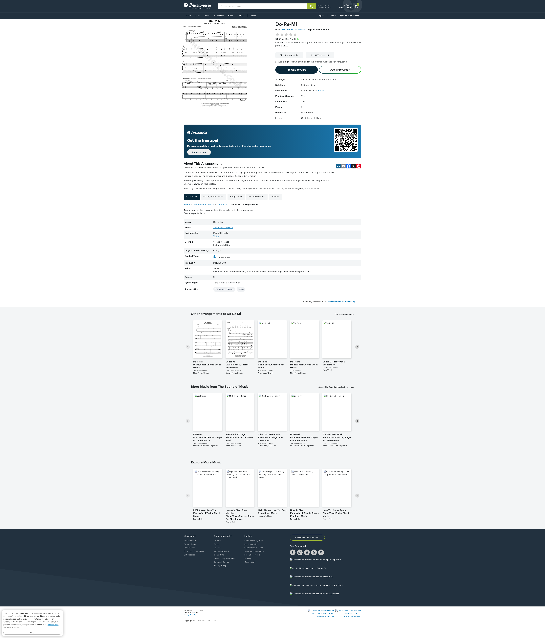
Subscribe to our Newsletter (307, 538)
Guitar (197, 16)
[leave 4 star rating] (291, 34)
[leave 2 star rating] (282, 34)
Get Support (189, 555)
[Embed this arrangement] (338, 166)
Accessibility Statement (224, 558)
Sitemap (247, 558)
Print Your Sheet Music (194, 551)
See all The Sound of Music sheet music (336, 387)
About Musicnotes (223, 536)
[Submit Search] (311, 6)
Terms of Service (221, 562)
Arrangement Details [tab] (213, 197)
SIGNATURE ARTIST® (253, 548)
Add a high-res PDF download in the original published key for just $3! (312, 62)
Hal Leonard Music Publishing (341, 302)
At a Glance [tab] (192, 197)
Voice (207, 16)
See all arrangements (344, 314)
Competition (249, 562)
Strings (240, 16)
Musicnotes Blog (251, 544)
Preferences (189, 548)
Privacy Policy (220, 566)
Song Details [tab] (236, 197)
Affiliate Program (221, 551)
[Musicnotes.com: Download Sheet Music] (197, 6)
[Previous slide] (188, 347)
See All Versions (318, 55)
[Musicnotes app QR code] (346, 141)
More (334, 17)
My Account (344, 8)
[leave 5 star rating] (295, 34)
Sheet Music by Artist (253, 541)
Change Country (190, 615)
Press (216, 544)
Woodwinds (219, 16)
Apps (321, 16)
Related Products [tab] (256, 197)
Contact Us (219, 555)
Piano (188, 16)
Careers (217, 541)
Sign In (348, 5)
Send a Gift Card (323, 8)
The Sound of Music (293, 29)
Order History (190, 544)
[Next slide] (357, 347)
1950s (241, 289)
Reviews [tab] (275, 197)
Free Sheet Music (252, 555)
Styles (253, 16)
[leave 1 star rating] (277, 34)
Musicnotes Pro (323, 5)
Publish (217, 548)
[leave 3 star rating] (286, 34)
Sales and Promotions (254, 551)
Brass (230, 16)
